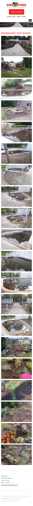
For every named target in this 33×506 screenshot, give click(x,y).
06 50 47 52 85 (11, 16)
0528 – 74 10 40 (21, 16)
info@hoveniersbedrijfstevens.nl (9, 485)
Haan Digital (4, 498)
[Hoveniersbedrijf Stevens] (16, 4)
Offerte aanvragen (16, 12)
